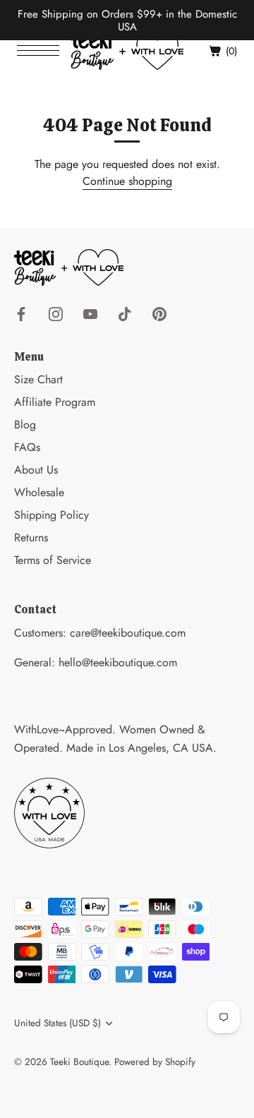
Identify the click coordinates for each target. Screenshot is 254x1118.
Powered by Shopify (154, 1061)
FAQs (27, 447)
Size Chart (38, 379)
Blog (25, 424)
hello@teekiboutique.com (118, 662)
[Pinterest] (159, 313)
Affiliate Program (54, 402)
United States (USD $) (57, 1023)
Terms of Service (52, 560)
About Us (36, 470)
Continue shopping (127, 181)
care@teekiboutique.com (128, 633)
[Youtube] (90, 313)
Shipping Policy (51, 515)
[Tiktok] (125, 313)
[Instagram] (56, 313)
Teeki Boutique (79, 1061)
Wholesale (39, 492)
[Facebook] (21, 313)
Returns (31, 537)
